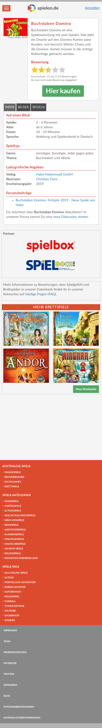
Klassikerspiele (14, 534)
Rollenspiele (13, 553)
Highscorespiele (15, 544)
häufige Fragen (36, 294)
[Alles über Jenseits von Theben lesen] (76, 328)
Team (7, 641)
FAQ (52, 294)
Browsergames (14, 477)
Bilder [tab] (23, 107)
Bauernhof (12, 615)
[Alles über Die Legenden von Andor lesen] (26, 365)
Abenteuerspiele (15, 530)
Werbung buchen (15, 652)
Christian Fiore (46, 179)
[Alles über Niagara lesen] (76, 365)
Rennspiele (12, 525)
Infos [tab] (9, 107)
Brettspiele (12, 486)
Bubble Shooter (15, 587)
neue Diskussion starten (70, 217)
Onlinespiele (13, 472)
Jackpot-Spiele (14, 549)
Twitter (9, 674)
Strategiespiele (14, 539)
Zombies (10, 620)
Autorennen (13, 592)
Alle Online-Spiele (16, 573)
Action (9, 577)
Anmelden (92, 8)
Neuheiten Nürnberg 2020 (21, 558)
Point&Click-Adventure (20, 582)
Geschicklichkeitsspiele (20, 515)
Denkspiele (12, 501)
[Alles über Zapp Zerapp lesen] (26, 328)
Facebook (10, 663)
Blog (7, 696)
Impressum (10, 630)
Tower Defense (14, 606)
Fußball (10, 601)
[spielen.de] (43, 8)
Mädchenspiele (14, 520)
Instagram (10, 685)
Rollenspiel (12, 596)
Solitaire (10, 611)
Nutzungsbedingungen (19, 707)
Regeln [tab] (38, 107)
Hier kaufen (63, 91)
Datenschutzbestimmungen (22, 718)
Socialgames (13, 482)
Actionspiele (13, 511)
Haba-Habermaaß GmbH (54, 174)
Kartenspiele (13, 506)
